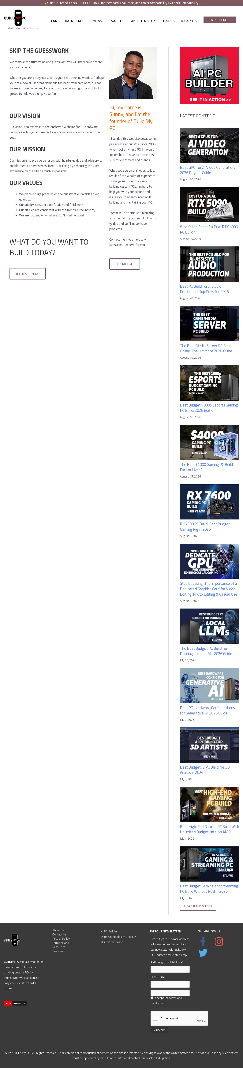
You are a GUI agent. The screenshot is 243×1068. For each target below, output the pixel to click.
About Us (58, 930)
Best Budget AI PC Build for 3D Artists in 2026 (205, 770)
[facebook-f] (205, 941)
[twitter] (204, 952)
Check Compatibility (185, 2)
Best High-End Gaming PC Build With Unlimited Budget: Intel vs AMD (209, 829)
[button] (220, 20)
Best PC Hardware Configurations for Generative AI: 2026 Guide (207, 710)
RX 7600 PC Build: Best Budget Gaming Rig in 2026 (205, 526)
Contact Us (59, 934)
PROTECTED (19, 1003)
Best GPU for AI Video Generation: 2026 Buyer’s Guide (207, 170)
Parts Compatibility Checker (118, 936)
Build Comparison (112, 942)
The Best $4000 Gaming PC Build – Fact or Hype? (208, 467)
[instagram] (221, 941)
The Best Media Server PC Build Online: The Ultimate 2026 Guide (206, 348)
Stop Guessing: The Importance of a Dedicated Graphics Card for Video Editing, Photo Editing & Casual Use (208, 588)
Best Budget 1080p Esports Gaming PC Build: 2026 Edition (209, 408)
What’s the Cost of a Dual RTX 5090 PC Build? (209, 229)
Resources (58, 947)
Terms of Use (60, 942)
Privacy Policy (61, 938)
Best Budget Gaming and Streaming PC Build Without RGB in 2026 (209, 888)
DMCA (8, 1003)
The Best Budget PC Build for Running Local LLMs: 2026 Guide (206, 651)
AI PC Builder (109, 931)
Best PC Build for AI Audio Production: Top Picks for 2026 (204, 289)
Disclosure (58, 951)
